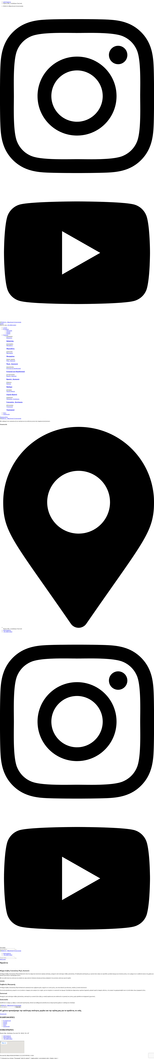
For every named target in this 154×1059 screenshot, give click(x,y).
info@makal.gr (7, 2)
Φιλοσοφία (9, 330)
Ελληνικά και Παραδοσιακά (15, 371)
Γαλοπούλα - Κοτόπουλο (14, 402)
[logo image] (10, 950)
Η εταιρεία (6, 329)
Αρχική (5, 327)
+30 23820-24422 (11, 325)
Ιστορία (8, 332)
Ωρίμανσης (10, 341)
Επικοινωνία (6, 414)
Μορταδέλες (10, 348)
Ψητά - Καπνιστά (12, 364)
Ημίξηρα (9, 387)
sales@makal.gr (7, 1037)
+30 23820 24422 (7, 631)
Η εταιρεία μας (7, 1020)
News (4, 413)
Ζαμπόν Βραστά (11, 394)
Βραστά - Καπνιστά (12, 379)
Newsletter (2, 947)
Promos (8, 333)
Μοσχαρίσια (10, 356)
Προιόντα (5, 335)
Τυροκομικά (10, 410)
